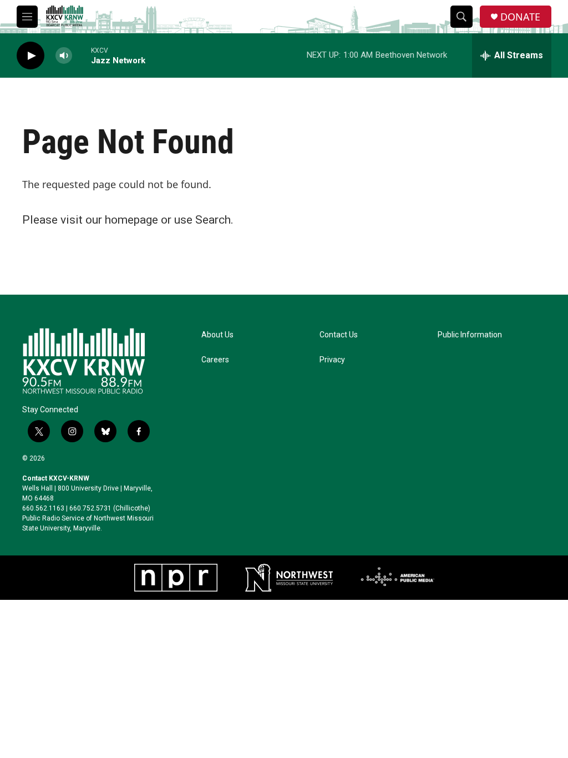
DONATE (520, 17)
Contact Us (339, 335)
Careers (215, 360)
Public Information (470, 335)
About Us (217, 335)
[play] (30, 55)
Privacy (332, 360)
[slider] (81, 55)
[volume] (63, 55)
